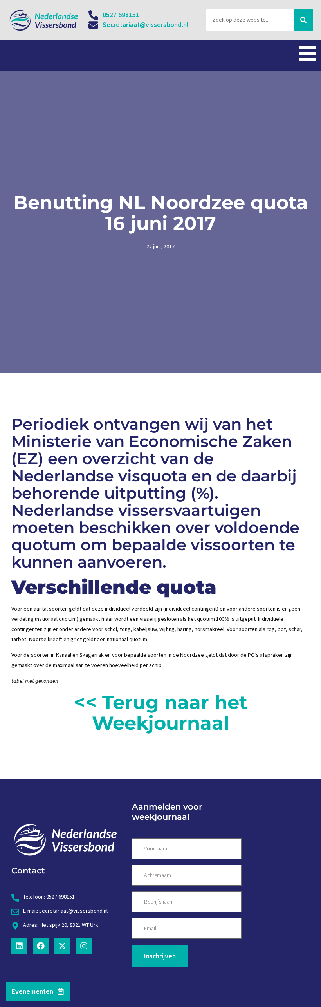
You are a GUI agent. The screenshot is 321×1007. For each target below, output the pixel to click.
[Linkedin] (19, 946)
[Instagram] (84, 946)
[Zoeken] (303, 20)
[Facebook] (41, 946)
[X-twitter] (62, 946)
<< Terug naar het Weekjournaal (160, 712)
